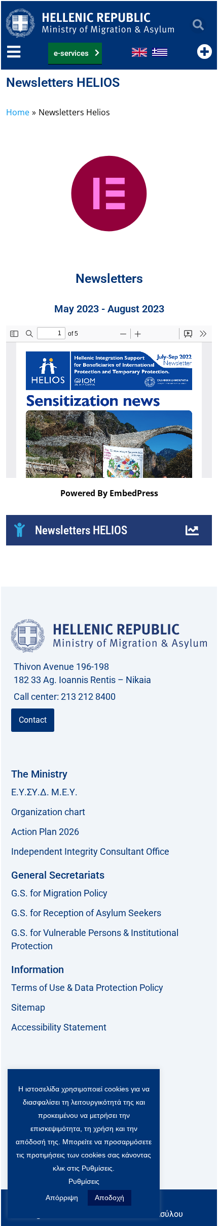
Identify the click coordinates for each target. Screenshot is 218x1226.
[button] (198, 25)
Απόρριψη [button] (62, 1197)
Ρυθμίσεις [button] (83, 1181)
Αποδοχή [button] (109, 1197)
